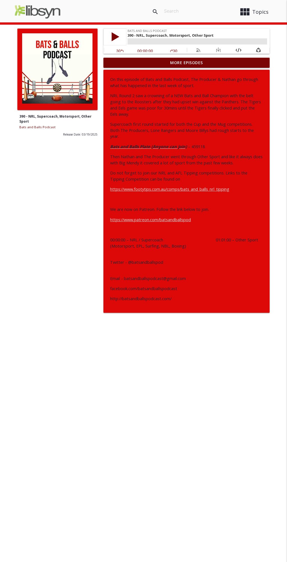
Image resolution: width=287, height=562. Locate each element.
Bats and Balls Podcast (37, 127)
